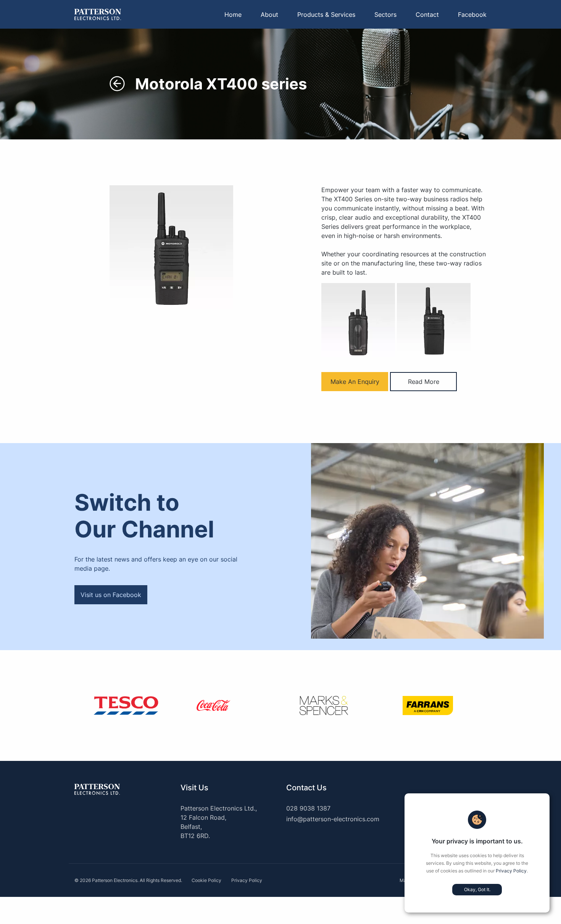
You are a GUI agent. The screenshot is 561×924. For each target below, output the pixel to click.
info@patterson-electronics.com (332, 819)
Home (233, 14)
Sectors (385, 14)
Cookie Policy (206, 880)
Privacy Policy (511, 871)
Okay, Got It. (477, 889)
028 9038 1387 (308, 808)
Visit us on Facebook (111, 595)
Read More (423, 381)
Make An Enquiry (354, 381)
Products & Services (326, 14)
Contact (427, 14)
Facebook (472, 14)
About (269, 14)
